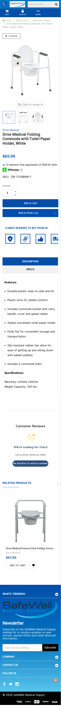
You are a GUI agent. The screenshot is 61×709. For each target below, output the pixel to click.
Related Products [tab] (17, 483)
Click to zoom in (32, 104)
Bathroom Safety (42, 20)
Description (30, 261)
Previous (53, 483)
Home (8, 20)
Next (58, 483)
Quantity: (7, 186)
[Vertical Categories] (4, 4)
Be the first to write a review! (30, 463)
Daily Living (22, 20)
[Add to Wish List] (33, 565)
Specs (30, 269)
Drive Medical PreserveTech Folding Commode (31, 548)
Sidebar (13, 36)
